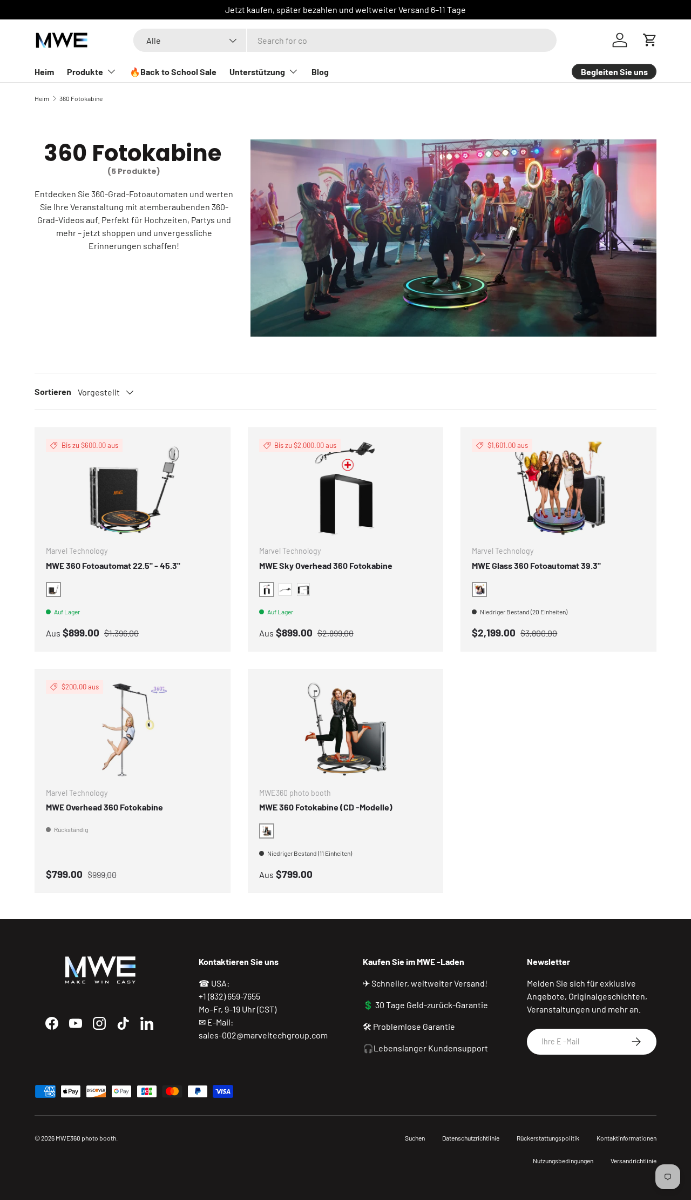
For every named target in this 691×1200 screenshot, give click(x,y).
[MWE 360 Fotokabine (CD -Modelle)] (345, 729)
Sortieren (53, 391)
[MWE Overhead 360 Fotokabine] (132, 729)
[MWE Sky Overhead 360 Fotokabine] (345, 488)
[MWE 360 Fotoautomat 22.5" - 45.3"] (132, 488)
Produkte (85, 71)
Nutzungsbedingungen (563, 1160)
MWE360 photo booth (86, 1138)
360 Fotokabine (81, 98)
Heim (44, 71)
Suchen (415, 1138)
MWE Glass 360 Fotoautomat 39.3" (536, 565)
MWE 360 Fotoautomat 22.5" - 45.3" (113, 565)
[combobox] (344, 40)
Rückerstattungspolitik (548, 1138)
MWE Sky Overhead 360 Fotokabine (325, 565)
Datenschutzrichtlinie (470, 1138)
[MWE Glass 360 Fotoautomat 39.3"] (558, 488)
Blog (320, 71)
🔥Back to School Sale (173, 71)
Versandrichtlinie (633, 1160)
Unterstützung (257, 71)
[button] (650, 40)
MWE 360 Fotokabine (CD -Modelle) (325, 807)
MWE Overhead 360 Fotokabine (104, 807)
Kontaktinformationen (626, 1138)
